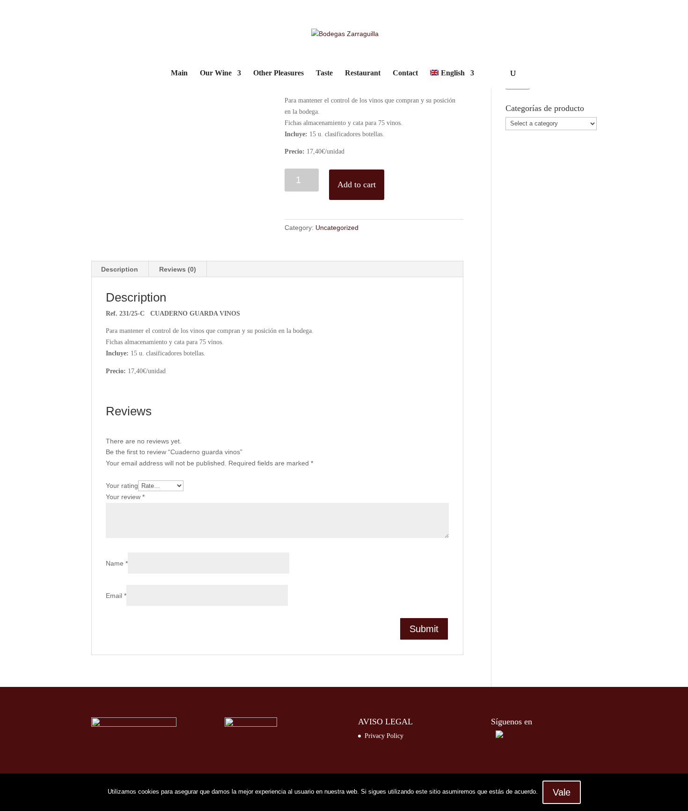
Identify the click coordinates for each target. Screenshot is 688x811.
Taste (324, 73)
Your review (125, 497)
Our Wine (216, 73)
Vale (562, 792)
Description (119, 269)
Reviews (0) (177, 269)
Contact (405, 73)
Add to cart (356, 184)
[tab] (120, 269)
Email (116, 595)
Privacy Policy (384, 735)
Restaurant (363, 73)
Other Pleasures (278, 73)
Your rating (122, 485)
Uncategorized (337, 227)
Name (117, 563)
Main (179, 73)
